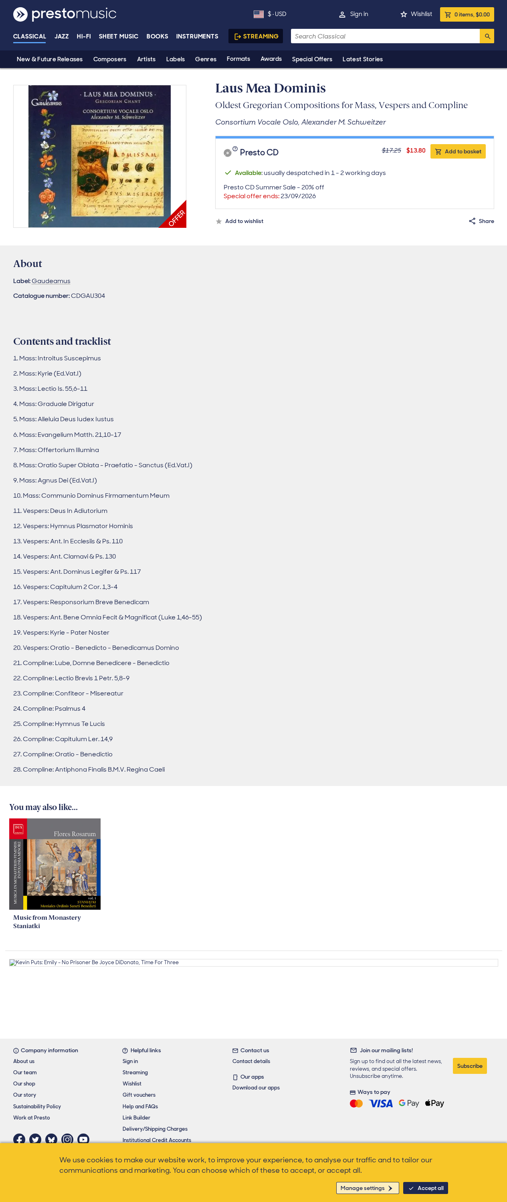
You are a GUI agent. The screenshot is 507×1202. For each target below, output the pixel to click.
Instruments (197, 36)
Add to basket (463, 151)
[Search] (487, 36)
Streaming (261, 36)
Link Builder (136, 1117)
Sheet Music (119, 36)
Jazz (62, 36)
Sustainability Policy (37, 1106)
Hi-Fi (84, 36)
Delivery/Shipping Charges (155, 1129)
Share (486, 221)
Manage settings (363, 1188)
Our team (25, 1072)
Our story (24, 1094)
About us (23, 1061)
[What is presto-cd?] (236, 153)
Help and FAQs (140, 1106)
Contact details (251, 1061)
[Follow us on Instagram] (69, 1140)
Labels (175, 59)
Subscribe (470, 1065)
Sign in (359, 14)
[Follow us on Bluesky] (53, 1140)
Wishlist (421, 14)
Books (158, 36)
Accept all (431, 1188)
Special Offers (312, 59)
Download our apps (256, 1087)
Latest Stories (363, 59)
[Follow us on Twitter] (37, 1140)
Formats (238, 59)
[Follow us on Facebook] (21, 1140)
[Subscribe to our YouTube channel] (85, 1140)
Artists (146, 59)
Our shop (24, 1083)
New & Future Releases (50, 59)
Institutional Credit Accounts (157, 1140)
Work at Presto (31, 1117)
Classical (29, 36)
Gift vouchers (139, 1094)
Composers (110, 59)
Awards (271, 59)
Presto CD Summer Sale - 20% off (274, 192)
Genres (205, 59)
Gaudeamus (51, 281)
